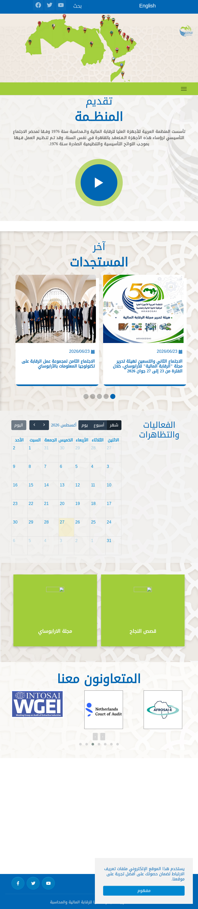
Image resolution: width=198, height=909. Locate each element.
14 (46, 485)
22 (31, 503)
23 (15, 503)
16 (15, 485)
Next (27, 611)
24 (109, 522)
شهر (114, 425)
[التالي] (34, 425)
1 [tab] (85, 397)
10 (109, 485)
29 (77, 448)
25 (93, 522)
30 (62, 448)
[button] (80, 744)
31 (46, 448)
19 (77, 503)
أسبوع (99, 425)
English (147, 5)
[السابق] (44, 425)
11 (93, 485)
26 (77, 522)
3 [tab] (99, 397)
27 (109, 448)
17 (109, 503)
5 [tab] (112, 397)
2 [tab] (92, 397)
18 (93, 503)
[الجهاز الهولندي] (75, 709)
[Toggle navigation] (184, 88)
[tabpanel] (55, 332)
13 (62, 485)
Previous (171, 611)
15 (31, 485)
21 (46, 503)
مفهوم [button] (144, 891)
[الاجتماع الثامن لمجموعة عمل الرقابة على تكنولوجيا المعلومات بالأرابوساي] (55, 311)
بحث (77, 5)
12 (77, 485)
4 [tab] (105, 397)
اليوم (18, 425)
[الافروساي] (135, 709)
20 (62, 503)
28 (93, 448)
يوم (84, 425)
